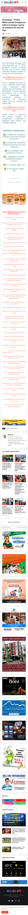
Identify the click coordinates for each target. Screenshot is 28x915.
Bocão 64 (10, 435)
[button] (2, 2)
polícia (16, 428)
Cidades (11, 17)
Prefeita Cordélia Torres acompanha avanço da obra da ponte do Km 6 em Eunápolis (6, 466)
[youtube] (12, 901)
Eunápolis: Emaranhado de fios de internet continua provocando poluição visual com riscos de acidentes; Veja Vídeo (7, 510)
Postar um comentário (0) (14, 522)
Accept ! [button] (5, 912)
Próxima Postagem (21, 527)
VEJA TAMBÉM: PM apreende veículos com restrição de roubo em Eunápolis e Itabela (14, 109)
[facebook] (9, 901)
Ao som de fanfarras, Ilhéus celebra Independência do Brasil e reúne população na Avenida (20, 509)
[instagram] (15, 901)
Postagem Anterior (6, 527)
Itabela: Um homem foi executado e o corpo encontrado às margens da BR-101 (7, 485)
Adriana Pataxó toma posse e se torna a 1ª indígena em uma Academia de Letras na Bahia (18, 831)
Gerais (12, 428)
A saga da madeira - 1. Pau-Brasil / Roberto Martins (18, 848)
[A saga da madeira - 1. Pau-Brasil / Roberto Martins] (6, 849)
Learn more (4, 909)
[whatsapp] (19, 901)
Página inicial (5, 17)
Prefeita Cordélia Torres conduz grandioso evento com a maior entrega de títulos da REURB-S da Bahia (20, 467)
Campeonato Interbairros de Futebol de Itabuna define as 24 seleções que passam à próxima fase (19, 840)
